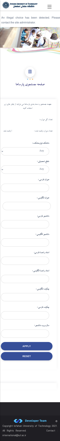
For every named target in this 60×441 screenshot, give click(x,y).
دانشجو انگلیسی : (42, 234)
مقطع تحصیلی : (43, 161)
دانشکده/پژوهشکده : (40, 143)
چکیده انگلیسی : (42, 289)
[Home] (20, 5)
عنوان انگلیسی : (43, 198)
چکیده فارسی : (43, 307)
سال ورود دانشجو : (41, 325)
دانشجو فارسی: (43, 216)
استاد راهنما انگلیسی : (40, 271)
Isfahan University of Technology (32, 426)
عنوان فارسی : (43, 180)
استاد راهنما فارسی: (41, 253)
